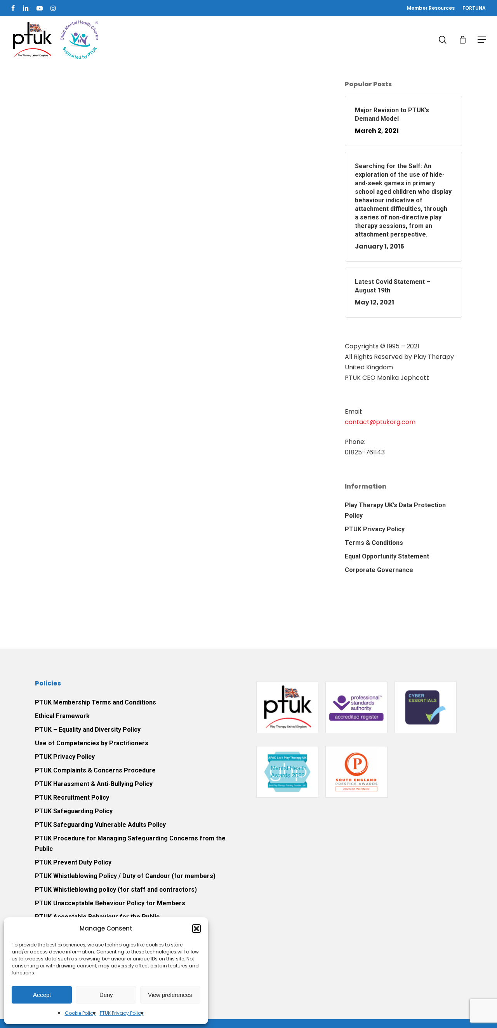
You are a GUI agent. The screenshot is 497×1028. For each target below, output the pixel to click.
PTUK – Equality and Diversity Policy (88, 729)
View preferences (170, 994)
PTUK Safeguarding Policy (74, 811)
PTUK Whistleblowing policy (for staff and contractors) (116, 889)
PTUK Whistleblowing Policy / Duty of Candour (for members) (125, 876)
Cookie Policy (80, 1013)
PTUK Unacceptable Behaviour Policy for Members (110, 903)
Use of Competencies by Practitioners (91, 743)
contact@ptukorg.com (380, 421)
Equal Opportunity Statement (387, 556)
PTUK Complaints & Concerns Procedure (95, 770)
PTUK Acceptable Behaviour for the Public (97, 916)
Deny (106, 994)
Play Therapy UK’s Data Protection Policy (395, 510)
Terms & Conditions (374, 542)
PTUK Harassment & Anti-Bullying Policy (94, 784)
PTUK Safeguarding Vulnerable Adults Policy (100, 824)
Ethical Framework (62, 716)
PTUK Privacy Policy (122, 1013)
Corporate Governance (379, 570)
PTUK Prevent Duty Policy (73, 862)
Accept (42, 994)
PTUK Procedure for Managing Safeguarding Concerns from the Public (130, 843)
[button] (196, 928)
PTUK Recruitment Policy (72, 797)
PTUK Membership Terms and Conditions (95, 702)
